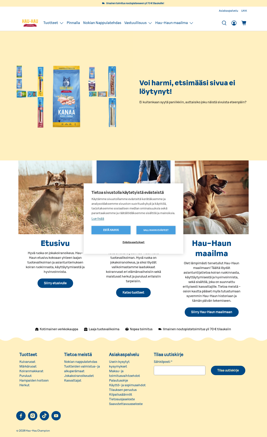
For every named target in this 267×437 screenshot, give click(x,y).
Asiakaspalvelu (228, 11)
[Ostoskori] (244, 23)
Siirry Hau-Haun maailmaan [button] (211, 312)
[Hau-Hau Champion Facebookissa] (21, 415)
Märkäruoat (28, 366)
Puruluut (25, 375)
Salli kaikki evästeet (155, 230)
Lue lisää (97, 218)
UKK (244, 11)
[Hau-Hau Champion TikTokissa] (44, 415)
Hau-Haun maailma (171, 23)
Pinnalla (73, 23)
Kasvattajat (72, 380)
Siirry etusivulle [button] (55, 283)
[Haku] (224, 23)
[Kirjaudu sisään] (234, 23)
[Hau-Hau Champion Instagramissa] (32, 415)
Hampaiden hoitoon (34, 380)
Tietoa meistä (78, 354)
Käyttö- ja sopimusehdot (127, 385)
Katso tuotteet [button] (133, 292)
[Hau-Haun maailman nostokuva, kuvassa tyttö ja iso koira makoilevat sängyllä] (212, 197)
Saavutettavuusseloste (126, 404)
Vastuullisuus (135, 23)
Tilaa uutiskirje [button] (228, 370)
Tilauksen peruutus (123, 390)
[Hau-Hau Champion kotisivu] (30, 23)
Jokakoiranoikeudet (79, 375)
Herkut (24, 385)
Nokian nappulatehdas (80, 361)
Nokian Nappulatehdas (102, 23)
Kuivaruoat (27, 361)
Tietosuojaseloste (122, 399)
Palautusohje (118, 380)
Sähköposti (163, 361)
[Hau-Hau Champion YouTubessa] (56, 415)
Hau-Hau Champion (38, 430)
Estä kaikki (111, 230)
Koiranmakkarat (31, 371)
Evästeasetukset (134, 242)
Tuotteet (50, 23)
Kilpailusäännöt (120, 394)
